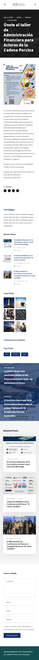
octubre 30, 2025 (22, 281)
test (24, 354)
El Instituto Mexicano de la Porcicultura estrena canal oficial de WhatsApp (23, 242)
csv (6, 354)
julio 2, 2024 (8, 17)
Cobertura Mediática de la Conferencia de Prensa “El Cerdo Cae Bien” (23, 258)
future (15, 354)
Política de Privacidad (21, 654)
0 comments (12, 20)
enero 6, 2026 (21, 247)
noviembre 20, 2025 (23, 263)
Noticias (28, 17)
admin (19, 17)
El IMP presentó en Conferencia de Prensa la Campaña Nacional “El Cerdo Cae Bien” (19, 545)
